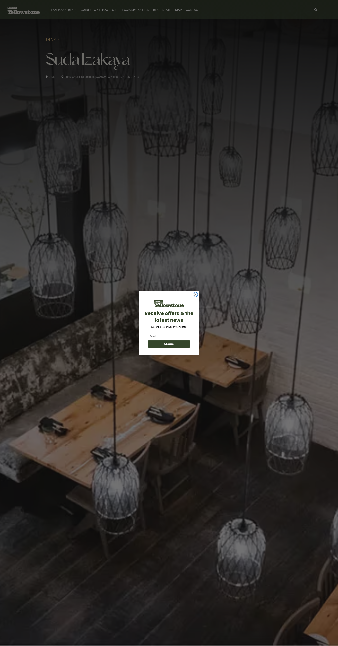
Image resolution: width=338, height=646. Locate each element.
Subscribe (169, 343)
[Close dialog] (195, 294)
